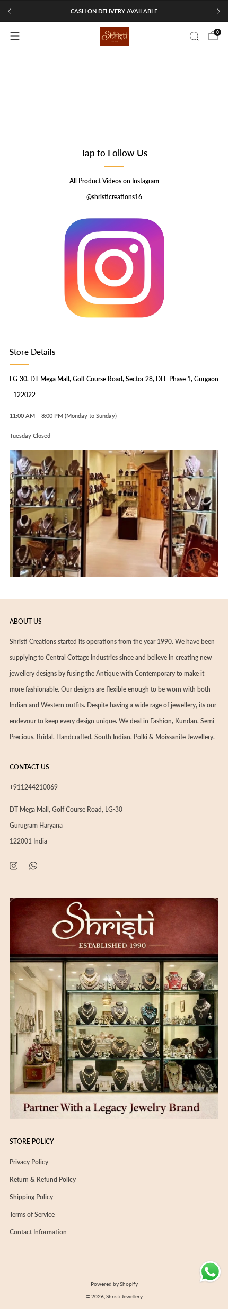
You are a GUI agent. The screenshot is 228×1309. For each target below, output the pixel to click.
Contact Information (38, 1232)
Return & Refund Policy (43, 1180)
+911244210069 (34, 787)
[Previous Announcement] (9, 11)
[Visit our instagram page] (13, 865)
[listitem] (114, 11)
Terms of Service (32, 1214)
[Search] (194, 36)
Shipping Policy (31, 1197)
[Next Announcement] (218, 11)
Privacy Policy (29, 1162)
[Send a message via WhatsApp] (210, 1271)
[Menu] (15, 36)
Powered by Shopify (114, 1283)
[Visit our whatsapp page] (33, 865)
